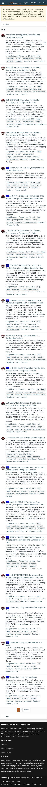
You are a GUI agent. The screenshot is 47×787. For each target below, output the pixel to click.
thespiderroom (11, 56)
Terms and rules (15, 784)
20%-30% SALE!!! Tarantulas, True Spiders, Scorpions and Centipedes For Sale (23, 404)
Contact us (4, 784)
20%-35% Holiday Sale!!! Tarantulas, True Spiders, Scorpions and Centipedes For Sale (25, 197)
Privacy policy (27, 784)
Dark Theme (16, 781)
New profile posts (7, 749)
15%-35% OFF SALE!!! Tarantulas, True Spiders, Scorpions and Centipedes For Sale (24, 266)
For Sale (42, 61)
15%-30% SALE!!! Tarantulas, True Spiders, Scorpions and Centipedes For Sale (25, 369)
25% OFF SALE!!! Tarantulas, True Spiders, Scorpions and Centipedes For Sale (23, 68)
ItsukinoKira (10, 454)
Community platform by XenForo (22, 778)
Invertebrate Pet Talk (21, 461)
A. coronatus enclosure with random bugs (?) (25, 437)
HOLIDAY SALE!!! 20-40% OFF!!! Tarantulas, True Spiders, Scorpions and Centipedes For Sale (25, 540)
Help (35, 784)
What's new (6, 740)
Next (26, 710)
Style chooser (5, 781)
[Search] (44, 2)
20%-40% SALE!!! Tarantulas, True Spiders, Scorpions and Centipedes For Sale (25, 468)
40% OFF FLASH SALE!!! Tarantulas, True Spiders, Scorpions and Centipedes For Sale (24, 576)
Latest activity (6, 753)
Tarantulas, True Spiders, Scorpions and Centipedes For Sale (25, 169)
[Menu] (3, 2)
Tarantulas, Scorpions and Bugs (22, 677)
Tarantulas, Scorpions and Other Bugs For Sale (26, 608)
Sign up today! (8, 19)
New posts (4, 744)
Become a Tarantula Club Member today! (15, 736)
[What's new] (40, 2)
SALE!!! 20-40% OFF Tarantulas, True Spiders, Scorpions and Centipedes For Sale (24, 503)
